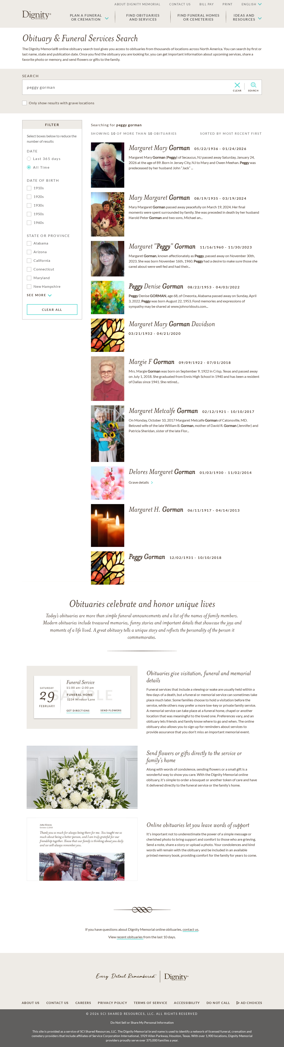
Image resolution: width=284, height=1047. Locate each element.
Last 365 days (47, 158)
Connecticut (44, 269)
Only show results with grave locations (61, 103)
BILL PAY (206, 4)
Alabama (41, 243)
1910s (39, 188)
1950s (39, 214)
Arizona (40, 252)
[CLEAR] (237, 85)
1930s (39, 205)
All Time (41, 167)
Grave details (139, 482)
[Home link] (36, 15)
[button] (89, 17)
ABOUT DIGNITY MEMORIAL (137, 4)
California (42, 260)
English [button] (249, 4)
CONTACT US (180, 4)
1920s (39, 196)
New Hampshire (47, 286)
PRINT (228, 4)
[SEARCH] (253, 85)
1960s (39, 222)
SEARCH (30, 76)
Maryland (42, 278)
